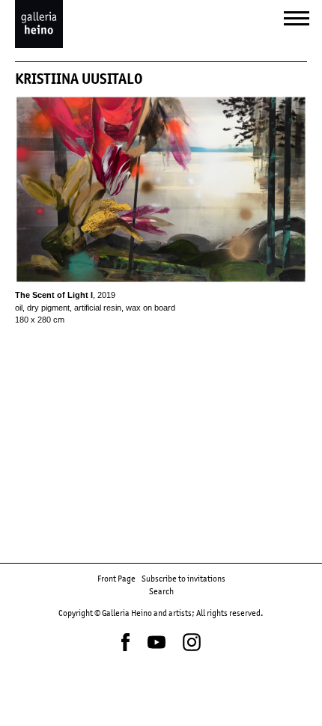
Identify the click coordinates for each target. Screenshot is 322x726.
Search (161, 591)
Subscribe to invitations (183, 578)
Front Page (116, 578)
